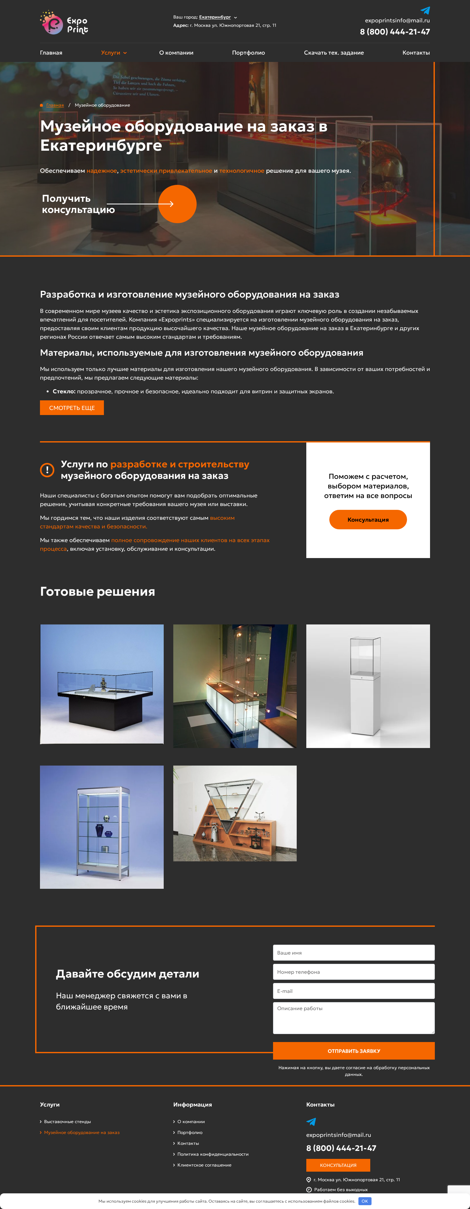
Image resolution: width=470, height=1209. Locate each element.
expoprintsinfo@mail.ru (397, 20)
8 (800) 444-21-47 (395, 32)
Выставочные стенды (67, 1121)
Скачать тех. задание (334, 52)
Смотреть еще (72, 408)
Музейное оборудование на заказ (82, 1132)
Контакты (416, 52)
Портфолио (248, 52)
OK (365, 1201)
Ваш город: (202, 17)
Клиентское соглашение (204, 1165)
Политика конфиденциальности (213, 1154)
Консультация (368, 519)
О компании (176, 52)
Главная (51, 52)
